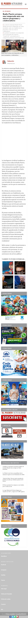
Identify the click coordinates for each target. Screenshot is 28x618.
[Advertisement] (14, 140)
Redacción (10, 61)
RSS (2, 609)
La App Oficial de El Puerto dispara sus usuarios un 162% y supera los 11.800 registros (14, 490)
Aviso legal (3, 588)
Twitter (3, 580)
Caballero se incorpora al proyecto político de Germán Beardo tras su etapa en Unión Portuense (13, 468)
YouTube (3, 575)
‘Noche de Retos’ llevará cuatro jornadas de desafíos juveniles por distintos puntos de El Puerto (13, 480)
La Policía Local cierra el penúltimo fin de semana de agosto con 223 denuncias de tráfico (13, 473)
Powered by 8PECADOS (21, 614)
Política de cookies (5, 599)
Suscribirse (4, 556)
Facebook (3, 564)
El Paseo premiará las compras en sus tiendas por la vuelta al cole (13, 485)
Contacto (3, 604)
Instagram (3, 570)
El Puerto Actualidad (10, 614)
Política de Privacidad (6, 594)
